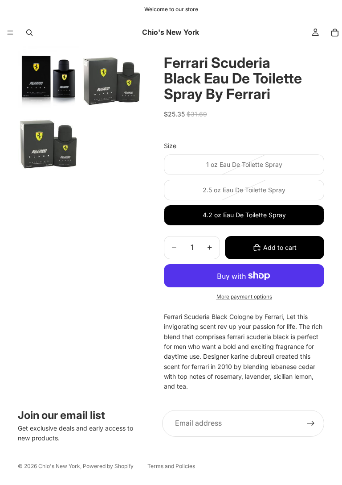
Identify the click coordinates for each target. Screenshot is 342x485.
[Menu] (10, 32)
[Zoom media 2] (111, 77)
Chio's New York (59, 466)
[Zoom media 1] (48, 77)
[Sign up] (310, 423)
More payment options (244, 297)
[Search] (29, 32)
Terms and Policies (171, 466)
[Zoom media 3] (48, 140)
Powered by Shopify (108, 466)
